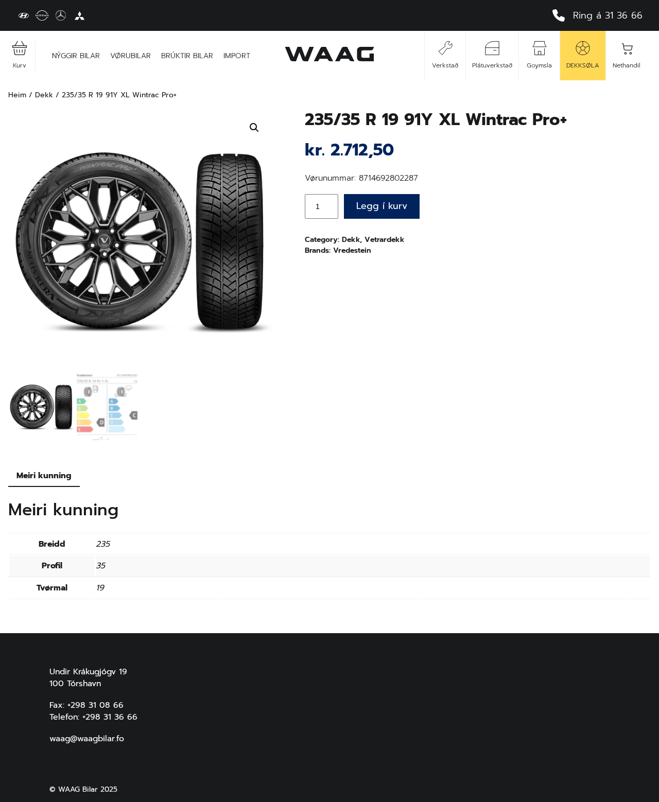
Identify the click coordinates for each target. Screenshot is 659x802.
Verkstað (445, 65)
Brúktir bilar (187, 55)
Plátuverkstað (492, 65)
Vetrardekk (385, 239)
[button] (254, 127)
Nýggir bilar (76, 55)
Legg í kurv (381, 206)
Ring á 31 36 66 (608, 15)
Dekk (44, 95)
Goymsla (539, 65)
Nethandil (626, 65)
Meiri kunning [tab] (44, 475)
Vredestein (352, 250)
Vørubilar (130, 55)
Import (236, 55)
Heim (17, 95)
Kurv (19, 65)
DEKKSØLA (582, 65)
